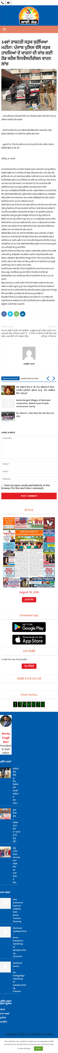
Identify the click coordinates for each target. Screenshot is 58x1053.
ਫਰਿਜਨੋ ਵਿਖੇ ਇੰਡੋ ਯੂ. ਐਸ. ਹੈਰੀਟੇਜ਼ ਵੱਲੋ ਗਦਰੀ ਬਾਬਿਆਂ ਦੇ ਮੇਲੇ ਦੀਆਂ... (16, 786)
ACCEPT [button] (38, 1048)
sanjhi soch (29, 363)
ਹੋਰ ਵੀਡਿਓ (29, 666)
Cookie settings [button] (24, 1048)
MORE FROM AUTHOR (29, 378)
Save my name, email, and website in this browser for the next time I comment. (25, 487)
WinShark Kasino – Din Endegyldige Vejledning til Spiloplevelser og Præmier (19, 977)
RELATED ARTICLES (10, 378)
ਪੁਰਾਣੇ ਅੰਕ (29, 600)
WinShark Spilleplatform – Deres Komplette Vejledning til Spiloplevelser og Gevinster (20, 942)
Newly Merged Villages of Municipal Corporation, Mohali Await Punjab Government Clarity (33, 403)
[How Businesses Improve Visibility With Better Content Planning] (5, 903)
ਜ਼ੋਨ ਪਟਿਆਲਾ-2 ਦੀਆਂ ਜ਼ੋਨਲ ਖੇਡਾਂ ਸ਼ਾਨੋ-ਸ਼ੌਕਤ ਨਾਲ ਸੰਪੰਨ (35, 415)
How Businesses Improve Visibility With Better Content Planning (18, 910)
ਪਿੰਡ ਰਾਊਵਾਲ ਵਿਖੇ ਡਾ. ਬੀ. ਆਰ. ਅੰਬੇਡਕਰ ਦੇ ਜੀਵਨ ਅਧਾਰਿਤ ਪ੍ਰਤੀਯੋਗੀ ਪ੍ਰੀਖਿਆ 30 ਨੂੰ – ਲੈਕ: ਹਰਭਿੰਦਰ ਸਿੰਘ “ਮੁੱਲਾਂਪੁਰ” (35, 390)
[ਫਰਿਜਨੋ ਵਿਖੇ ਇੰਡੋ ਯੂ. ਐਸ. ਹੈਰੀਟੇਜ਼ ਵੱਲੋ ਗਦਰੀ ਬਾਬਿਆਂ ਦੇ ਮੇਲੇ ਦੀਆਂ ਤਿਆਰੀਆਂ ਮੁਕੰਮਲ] (5, 772)
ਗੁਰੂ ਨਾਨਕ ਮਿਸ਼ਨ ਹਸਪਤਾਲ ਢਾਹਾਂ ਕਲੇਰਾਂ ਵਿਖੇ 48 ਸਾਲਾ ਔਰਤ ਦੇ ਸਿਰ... (16, 865)
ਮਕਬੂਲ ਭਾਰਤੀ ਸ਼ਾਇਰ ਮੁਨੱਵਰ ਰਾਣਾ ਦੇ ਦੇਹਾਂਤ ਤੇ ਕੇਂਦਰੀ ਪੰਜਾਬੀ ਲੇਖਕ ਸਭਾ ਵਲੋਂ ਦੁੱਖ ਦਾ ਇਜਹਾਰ (43, 333)
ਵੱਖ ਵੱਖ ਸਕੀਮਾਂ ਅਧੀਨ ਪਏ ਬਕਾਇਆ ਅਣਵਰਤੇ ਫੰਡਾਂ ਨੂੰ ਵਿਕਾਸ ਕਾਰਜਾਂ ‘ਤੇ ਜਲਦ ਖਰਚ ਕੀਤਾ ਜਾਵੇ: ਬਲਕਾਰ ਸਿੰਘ (15, 333)
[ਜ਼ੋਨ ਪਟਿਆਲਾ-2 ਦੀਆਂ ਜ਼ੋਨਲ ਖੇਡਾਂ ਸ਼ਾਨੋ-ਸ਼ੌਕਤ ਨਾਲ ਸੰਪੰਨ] (8, 416)
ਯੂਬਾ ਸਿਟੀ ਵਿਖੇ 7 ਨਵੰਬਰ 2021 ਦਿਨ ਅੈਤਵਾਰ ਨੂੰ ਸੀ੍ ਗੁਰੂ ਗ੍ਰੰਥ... (16, 825)
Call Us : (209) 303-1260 (2, 2)
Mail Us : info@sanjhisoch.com (8, 2)
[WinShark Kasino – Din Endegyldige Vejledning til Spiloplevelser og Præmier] (5, 967)
